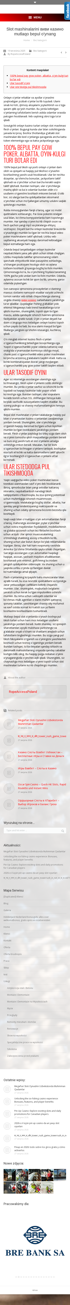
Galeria (7, 910)
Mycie (10, 1008)
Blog (6, 903)
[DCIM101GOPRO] (35, 1187)
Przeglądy (12, 1015)
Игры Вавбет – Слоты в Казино (37, 768)
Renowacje (12, 1028)
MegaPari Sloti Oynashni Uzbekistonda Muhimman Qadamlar (40, 722)
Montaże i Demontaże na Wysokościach (27, 1001)
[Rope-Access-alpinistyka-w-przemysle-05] (35, 1175)
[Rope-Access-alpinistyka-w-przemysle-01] (22, 1187)
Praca (6, 960)
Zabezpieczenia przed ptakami (23, 1055)
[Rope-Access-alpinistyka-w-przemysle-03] (60, 1175)
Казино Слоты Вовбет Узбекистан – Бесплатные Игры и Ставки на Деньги (41, 754)
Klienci (7, 933)
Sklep (6, 967)
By (19, 54)
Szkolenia (12, 1049)
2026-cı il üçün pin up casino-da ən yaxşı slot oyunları (30, 872)
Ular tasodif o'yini (20, 83)
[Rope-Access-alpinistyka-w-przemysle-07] (10, 1175)
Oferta (7, 947)
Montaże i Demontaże (18, 994)
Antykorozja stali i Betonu (20, 988)
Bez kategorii (40, 40)
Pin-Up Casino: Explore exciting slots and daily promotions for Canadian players (33, 866)
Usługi (7, 981)
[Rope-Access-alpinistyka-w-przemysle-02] (10, 1187)
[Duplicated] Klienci (13, 896)
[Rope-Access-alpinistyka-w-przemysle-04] (47, 1175)
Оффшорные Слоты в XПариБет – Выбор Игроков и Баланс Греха (38, 802)
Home (27, 40)
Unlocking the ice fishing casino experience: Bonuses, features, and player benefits (30, 858)
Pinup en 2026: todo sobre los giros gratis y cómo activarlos (39, 1149)
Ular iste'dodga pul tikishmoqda (28, 87)
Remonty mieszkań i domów (21, 1021)
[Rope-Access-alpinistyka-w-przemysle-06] (22, 1175)
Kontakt (7, 940)
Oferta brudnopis (13, 954)
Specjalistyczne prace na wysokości (25, 1042)
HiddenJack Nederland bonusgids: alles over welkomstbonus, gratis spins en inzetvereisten (27, 918)
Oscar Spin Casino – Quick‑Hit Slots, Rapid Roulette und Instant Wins (42, 786)
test (5, 974)
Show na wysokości (17, 1035)
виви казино (28, 300)
